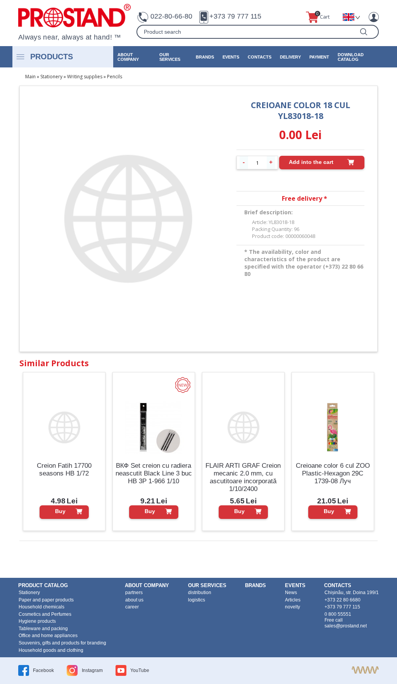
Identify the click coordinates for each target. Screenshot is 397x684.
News (291, 592)
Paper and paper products (46, 600)
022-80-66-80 (171, 16)
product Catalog (43, 585)
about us (134, 600)
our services (169, 57)
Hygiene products (37, 621)
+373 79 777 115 (235, 16)
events (231, 57)
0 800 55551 (338, 614)
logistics (196, 600)
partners (134, 592)
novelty (292, 607)
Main (30, 76)
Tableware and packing (43, 628)
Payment (319, 57)
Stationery (51, 76)
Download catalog (351, 57)
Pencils (114, 76)
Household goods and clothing (51, 650)
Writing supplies (84, 76)
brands (205, 57)
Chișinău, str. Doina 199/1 (352, 592)
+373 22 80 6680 (343, 600)
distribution (199, 592)
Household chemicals (41, 607)
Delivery (290, 57)
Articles (292, 600)
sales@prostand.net (346, 626)
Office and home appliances (48, 635)
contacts (259, 57)
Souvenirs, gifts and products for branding (62, 643)
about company (128, 57)
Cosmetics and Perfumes (45, 614)
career (132, 607)
